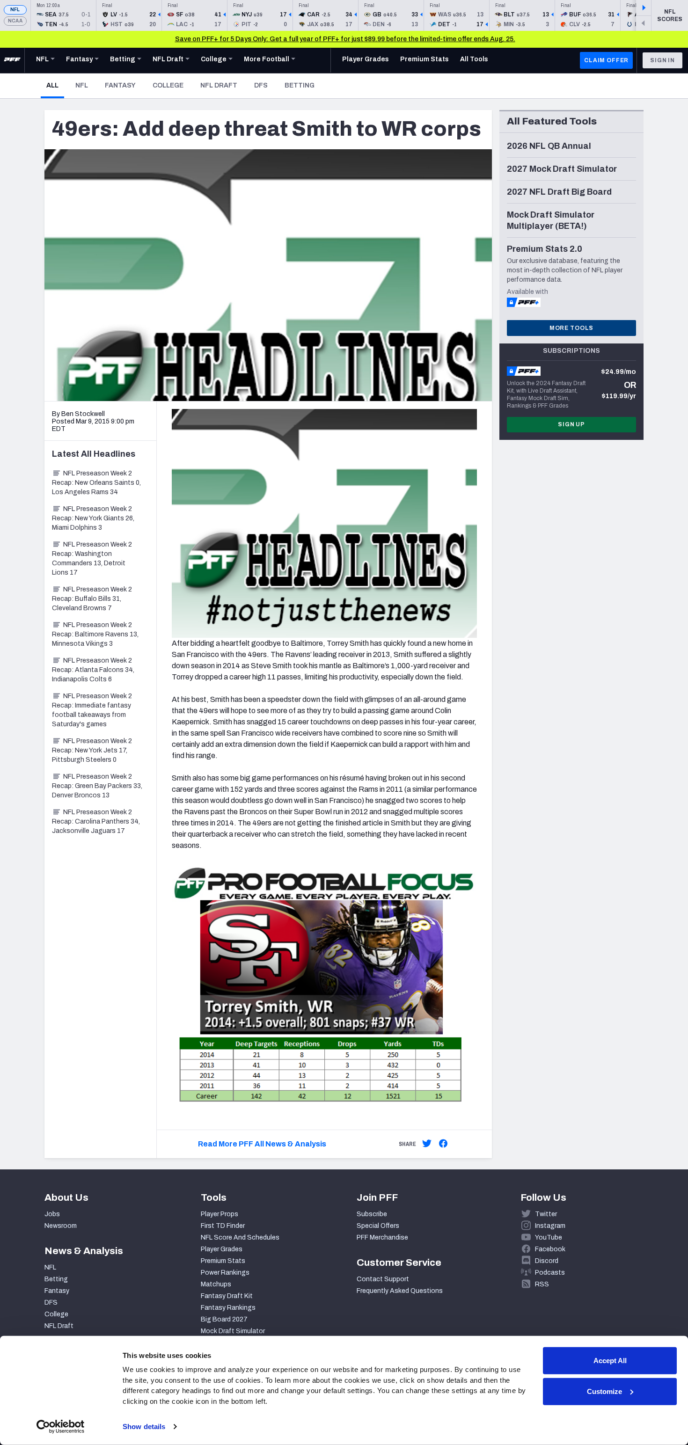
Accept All (610, 1361)
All (55, 85)
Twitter (546, 1214)
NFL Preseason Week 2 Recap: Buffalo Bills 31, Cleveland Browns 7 (92, 599)
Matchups (216, 1284)
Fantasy (120, 85)
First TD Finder (223, 1225)
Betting (300, 85)
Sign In (662, 60)
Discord (546, 1260)
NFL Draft (218, 85)
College (168, 85)
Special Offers (378, 1225)
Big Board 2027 (224, 1319)
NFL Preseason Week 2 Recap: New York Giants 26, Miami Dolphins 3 (93, 518)
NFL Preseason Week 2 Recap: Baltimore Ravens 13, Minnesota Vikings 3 (95, 634)
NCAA (15, 20)
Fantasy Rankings (228, 1307)
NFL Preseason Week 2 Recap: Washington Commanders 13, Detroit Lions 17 (92, 558)
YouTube (548, 1237)
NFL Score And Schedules (240, 1237)
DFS (261, 85)
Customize (604, 1391)
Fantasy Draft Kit (227, 1295)
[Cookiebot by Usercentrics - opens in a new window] (61, 1427)
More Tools (571, 328)
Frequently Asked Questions (400, 1290)
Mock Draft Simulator (233, 1331)
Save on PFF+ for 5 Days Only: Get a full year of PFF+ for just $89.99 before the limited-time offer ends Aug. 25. (345, 39)
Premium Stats (223, 1260)
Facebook (550, 1249)
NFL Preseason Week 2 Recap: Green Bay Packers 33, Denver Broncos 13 (97, 786)
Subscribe (372, 1214)
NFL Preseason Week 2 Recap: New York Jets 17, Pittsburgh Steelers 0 (92, 750)
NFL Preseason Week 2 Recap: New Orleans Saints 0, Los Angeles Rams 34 (96, 483)
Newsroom (60, 1225)
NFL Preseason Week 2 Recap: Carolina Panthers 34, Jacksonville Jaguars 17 (96, 821)
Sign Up (571, 424)
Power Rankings (225, 1272)
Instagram (550, 1225)
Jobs (52, 1214)
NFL (15, 9)
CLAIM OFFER (606, 60)
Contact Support (383, 1279)
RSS (542, 1284)
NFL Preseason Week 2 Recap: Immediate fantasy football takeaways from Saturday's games (92, 710)
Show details (144, 1426)
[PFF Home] (12, 60)
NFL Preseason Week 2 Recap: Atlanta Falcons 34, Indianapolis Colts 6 (93, 670)
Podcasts (550, 1272)
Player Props (219, 1214)
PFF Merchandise (382, 1237)
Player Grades (221, 1249)
